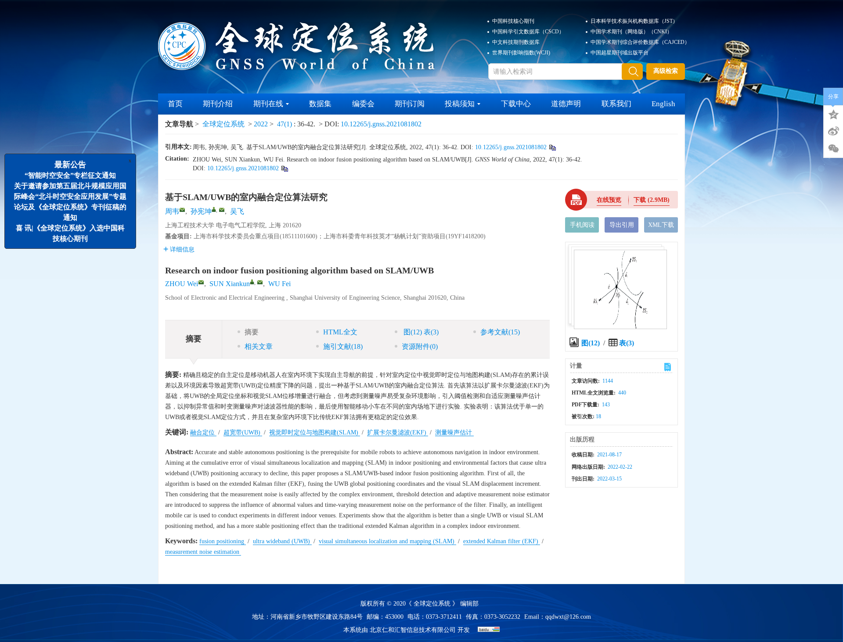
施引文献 (343, 346)
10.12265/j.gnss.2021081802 (381, 124)
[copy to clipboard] (284, 168)
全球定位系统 (223, 124)
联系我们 (616, 104)
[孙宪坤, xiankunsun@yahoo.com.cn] (214, 209)
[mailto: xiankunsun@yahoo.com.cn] (260, 282)
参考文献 (500, 332)
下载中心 (516, 104)
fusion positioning (222, 541)
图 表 (420, 332)
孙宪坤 (201, 211)
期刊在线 (268, 104)
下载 (652, 200)
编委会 (363, 104)
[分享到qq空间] (833, 113)
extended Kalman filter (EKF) (501, 541)
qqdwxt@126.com (568, 616)
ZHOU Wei (181, 283)
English (663, 104)
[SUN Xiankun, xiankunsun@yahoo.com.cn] (252, 281)
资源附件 (420, 346)
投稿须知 (460, 104)
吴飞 (237, 211)
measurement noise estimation (203, 552)
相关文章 (259, 346)
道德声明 (566, 104)
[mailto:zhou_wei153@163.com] (182, 210)
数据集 (320, 104)
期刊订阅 (410, 104)
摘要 (252, 332)
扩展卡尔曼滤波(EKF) (397, 432)
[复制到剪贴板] (552, 147)
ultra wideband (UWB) (282, 541)
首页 (175, 104)
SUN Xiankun (229, 283)
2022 (261, 124)
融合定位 (203, 432)
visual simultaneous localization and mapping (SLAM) (387, 541)
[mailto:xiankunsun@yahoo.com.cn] (222, 210)
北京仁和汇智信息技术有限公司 (413, 630)
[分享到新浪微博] (833, 131)
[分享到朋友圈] (833, 148)
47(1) (285, 124)
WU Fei (279, 283)
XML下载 (661, 225)
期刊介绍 (218, 104)
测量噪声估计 (454, 432)
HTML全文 (340, 332)
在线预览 (609, 200)
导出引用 (621, 225)
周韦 (172, 211)
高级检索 (665, 71)
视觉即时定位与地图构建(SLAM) (314, 432)
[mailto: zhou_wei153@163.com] (201, 282)
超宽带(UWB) (242, 432)
